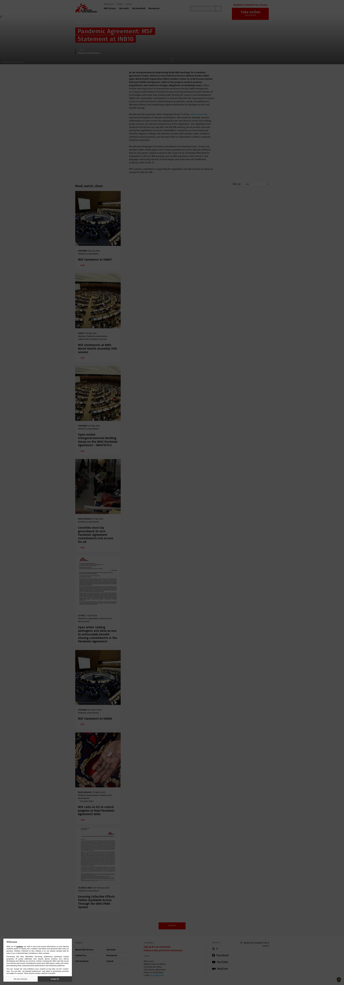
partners (19, 946)
